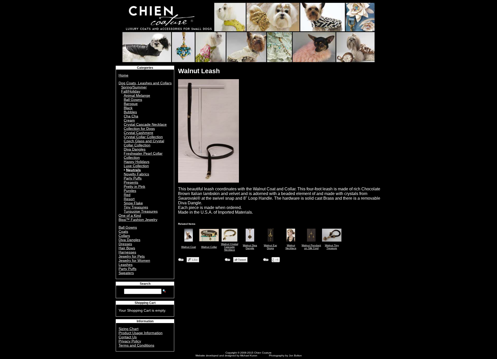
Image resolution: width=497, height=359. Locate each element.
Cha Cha (131, 116)
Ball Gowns (133, 100)
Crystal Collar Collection (143, 137)
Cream (129, 120)
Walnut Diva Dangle (250, 247)
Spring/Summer (134, 87)
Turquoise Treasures (141, 211)
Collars (124, 236)
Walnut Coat (188, 246)
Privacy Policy (130, 341)
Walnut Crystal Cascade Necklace (229, 247)
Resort (129, 199)
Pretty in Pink (134, 186)
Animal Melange (137, 95)
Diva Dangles (134, 149)
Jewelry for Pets (132, 256)
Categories (145, 68)
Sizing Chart (128, 329)
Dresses (125, 244)
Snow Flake (133, 203)
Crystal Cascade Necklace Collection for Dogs (145, 126)
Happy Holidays (136, 162)
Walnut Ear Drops (270, 247)
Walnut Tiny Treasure (332, 247)
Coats (123, 231)
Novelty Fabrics (136, 174)
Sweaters (126, 273)
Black (128, 108)
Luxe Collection (136, 166)
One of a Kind (130, 215)
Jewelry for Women (134, 260)
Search (145, 284)
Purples (130, 191)
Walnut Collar (209, 246)
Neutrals (133, 170)
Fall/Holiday (130, 91)
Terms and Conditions (136, 345)
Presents (131, 182)
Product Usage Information (141, 333)
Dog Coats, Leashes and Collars (145, 83)
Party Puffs (133, 178)
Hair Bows (127, 248)
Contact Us (128, 337)
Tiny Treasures (136, 207)
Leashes (126, 265)
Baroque (131, 104)
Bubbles (130, 112)
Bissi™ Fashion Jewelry (138, 220)
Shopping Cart (145, 303)
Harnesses (127, 252)
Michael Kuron (248, 355)
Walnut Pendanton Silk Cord (311, 247)
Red (127, 195)
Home (123, 75)
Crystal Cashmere (138, 133)
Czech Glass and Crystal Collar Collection (144, 143)
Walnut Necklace (291, 247)
